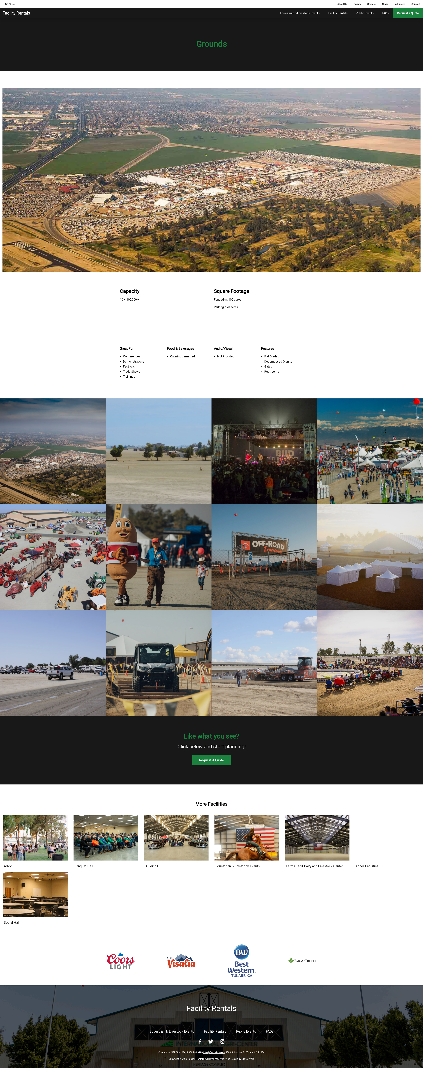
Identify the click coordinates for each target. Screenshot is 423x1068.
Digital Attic (248, 1059)
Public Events (365, 13)
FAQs (385, 13)
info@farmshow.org (214, 1052)
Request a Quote (408, 13)
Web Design (231, 1059)
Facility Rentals (338, 13)
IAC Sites (10, 4)
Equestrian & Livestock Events (300, 13)
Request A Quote (211, 760)
